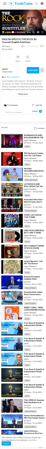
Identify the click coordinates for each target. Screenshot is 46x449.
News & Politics (30, 288)
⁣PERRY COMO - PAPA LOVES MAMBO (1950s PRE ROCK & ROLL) (34, 309)
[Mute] (38, 32)
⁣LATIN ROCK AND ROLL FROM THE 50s (33, 185)
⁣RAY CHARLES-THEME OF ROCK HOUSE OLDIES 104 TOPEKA (34, 248)
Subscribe (33, 70)
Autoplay (41, 128)
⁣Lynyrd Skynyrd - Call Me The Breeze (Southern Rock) (33, 263)
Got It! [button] (6, 443)
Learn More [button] (32, 440)
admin (5, 69)
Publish (35, 111)
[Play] (3, 32)
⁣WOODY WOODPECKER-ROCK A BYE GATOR (34, 170)
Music (27, 146)
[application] (23, 22)
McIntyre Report (30, 211)
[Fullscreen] (42, 32)
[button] (42, 3)
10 (33, 32)
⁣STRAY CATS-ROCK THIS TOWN (33, 216)
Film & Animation (13, 77)
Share (17, 61)
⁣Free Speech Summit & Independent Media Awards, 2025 (34, 371)
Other (27, 334)
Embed (28, 61)
